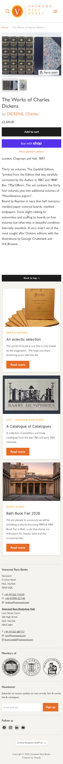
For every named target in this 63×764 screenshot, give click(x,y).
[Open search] (8, 11)
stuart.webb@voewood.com (19, 639)
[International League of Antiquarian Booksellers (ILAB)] (31, 667)
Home (5, 27)
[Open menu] (55, 11)
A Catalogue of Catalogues (28, 426)
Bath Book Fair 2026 (23, 513)
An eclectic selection (23, 339)
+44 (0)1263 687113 (14, 631)
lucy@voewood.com (15, 635)
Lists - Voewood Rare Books (25, 419)
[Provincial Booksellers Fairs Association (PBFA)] (52, 667)
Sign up (50, 707)
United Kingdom (30, 742)
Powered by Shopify (31, 757)
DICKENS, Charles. (23, 113)
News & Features (17, 332)
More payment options (31, 151)
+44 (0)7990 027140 (15, 598)
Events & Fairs (15, 506)
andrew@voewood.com (17, 602)
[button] (10, 85)
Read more (17, 365)
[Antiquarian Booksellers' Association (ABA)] (11, 667)
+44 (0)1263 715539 (14, 594)
